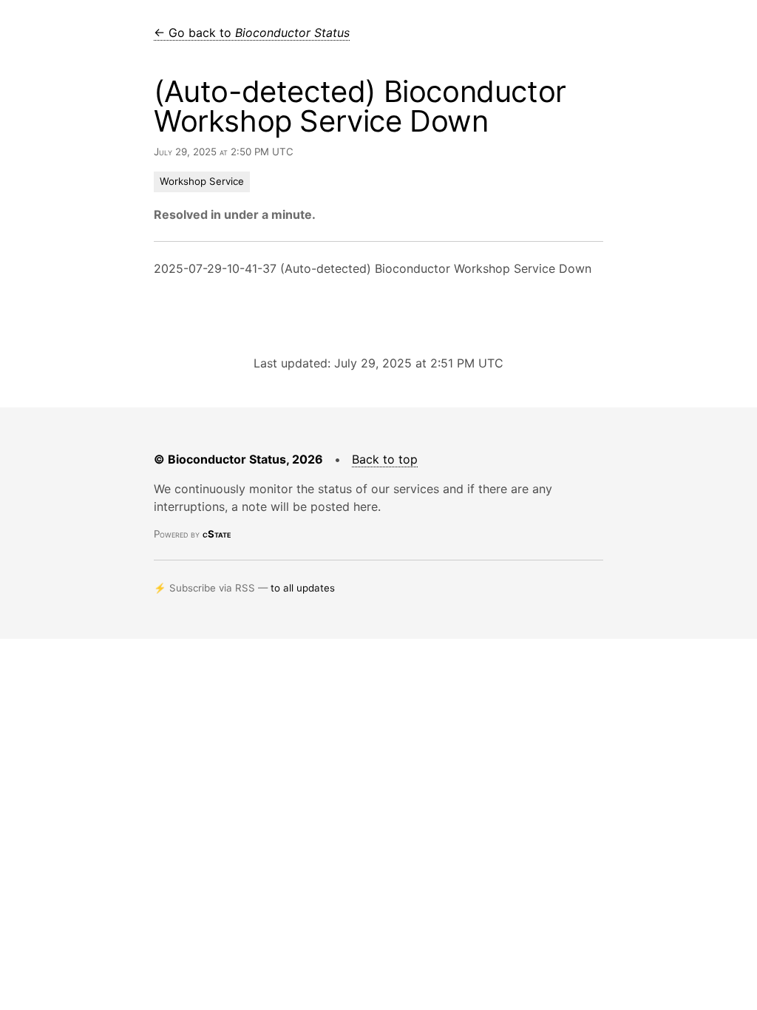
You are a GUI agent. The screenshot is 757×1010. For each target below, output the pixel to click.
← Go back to (252, 32)
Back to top (385, 459)
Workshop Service (202, 181)
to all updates (303, 588)
